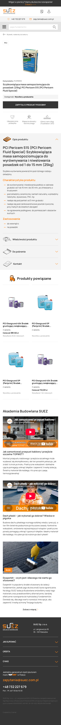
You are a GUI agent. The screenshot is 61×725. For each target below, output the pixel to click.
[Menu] (4, 26)
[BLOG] (30, 557)
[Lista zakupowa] (41, 11)
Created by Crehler (9, 712)
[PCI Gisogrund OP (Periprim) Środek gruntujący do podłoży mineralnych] (45, 302)
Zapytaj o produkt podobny (30, 104)
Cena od (6, 333)
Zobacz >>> (30, 4)
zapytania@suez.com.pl (43, 19)
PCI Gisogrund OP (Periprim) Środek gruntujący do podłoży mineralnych (43, 324)
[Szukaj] (54, 27)
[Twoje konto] (48, 11)
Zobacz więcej (30, 609)
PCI (5, 43)
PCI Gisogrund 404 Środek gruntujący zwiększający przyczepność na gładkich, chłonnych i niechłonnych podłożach (16, 324)
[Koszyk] (56, 11)
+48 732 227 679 (18, 19)
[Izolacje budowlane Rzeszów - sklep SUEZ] (9, 11)
